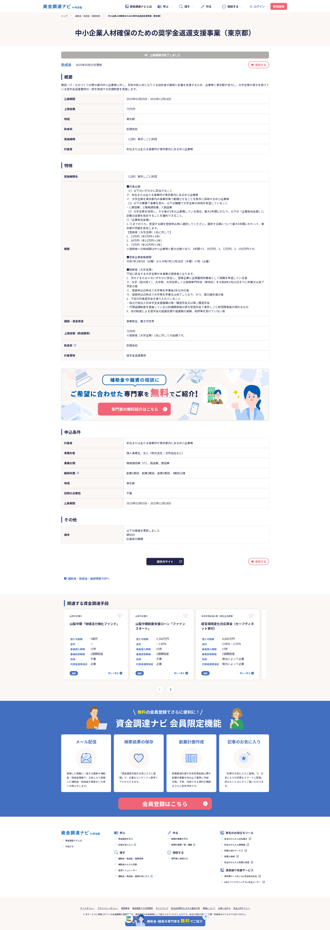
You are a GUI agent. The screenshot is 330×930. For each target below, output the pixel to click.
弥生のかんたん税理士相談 (236, 862)
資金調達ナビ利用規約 (142, 908)
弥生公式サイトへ (241, 908)
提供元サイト (165, 561)
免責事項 (125, 908)
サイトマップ (162, 908)
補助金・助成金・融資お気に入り (133, 876)
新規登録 (278, 6)
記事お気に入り (125, 844)
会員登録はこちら (165, 804)
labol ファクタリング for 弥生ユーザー (242, 881)
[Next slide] (170, 689)
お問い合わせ (224, 908)
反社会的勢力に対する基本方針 (185, 908)
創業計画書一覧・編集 (181, 844)
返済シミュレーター (127, 870)
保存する (260, 65)
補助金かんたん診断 (127, 864)
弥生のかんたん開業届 (234, 844)
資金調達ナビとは (141, 6)
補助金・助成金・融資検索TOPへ (89, 578)
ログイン (259, 6)
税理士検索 (229, 856)
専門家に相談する (179, 858)
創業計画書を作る (179, 838)
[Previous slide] (159, 689)
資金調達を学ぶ (125, 838)
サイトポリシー (87, 908)
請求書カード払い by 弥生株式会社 (240, 876)
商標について (209, 908)
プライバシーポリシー (108, 908)
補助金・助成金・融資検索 (87, 15)
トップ (64, 15)
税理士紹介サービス (233, 850)
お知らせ (69, 846)
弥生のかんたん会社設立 (235, 838)
